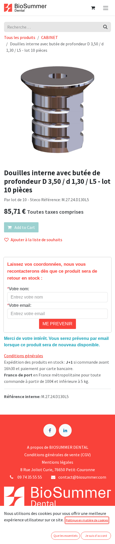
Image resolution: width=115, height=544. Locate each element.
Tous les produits (19, 37)
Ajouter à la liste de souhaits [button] (36, 239)
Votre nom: (18, 289)
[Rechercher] (105, 27)
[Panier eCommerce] (92, 7)
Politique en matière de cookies (87, 520)
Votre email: (19, 305)
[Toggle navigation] (105, 7)
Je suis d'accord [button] (96, 536)
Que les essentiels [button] (65, 536)
